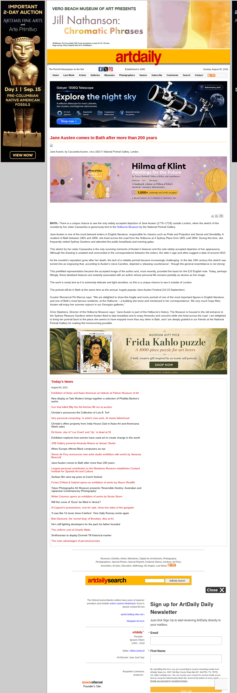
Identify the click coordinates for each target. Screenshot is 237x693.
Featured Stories (153, 562)
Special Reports (136, 562)
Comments (172, 75)
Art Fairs (177, 562)
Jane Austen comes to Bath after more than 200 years (83, 462)
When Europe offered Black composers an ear (78, 448)
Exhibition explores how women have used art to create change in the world (95, 437)
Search (186, 75)
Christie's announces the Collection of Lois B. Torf (80, 412)
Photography (169, 558)
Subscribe (156, 75)
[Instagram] (111, 70)
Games (143, 75)
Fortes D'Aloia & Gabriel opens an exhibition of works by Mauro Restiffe (93, 482)
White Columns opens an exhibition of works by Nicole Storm (86, 496)
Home (56, 75)
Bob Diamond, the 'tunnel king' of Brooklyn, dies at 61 (82, 518)
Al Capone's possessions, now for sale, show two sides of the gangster (92, 507)
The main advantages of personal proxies (75, 540)
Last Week (68, 75)
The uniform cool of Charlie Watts (70, 529)
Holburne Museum (128, 226)
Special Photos (119, 562)
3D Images (149, 565)
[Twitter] (106, 70)
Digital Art (144, 558)
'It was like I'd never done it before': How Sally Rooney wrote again (90, 513)
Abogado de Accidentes (139, 621)
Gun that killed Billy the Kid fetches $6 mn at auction (81, 406)
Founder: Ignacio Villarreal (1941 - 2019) (138, 640)
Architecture (156, 558)
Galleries (95, 75)
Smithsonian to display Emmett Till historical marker (81, 535)
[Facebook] (101, 70)
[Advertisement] (184, 406)
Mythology (138, 565)
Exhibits (115, 558)
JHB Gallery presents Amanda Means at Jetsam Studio (83, 443)
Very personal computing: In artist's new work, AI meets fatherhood (90, 418)
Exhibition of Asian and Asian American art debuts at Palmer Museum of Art (95, 392)
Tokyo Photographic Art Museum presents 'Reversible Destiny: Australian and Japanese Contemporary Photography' (96, 489)
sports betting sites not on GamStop (138, 614)
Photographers (127, 75)
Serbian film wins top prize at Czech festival (76, 476)
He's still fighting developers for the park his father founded (85, 524)
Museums (109, 75)
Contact (199, 75)
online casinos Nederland (123, 603)
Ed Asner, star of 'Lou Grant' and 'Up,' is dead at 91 (81, 432)
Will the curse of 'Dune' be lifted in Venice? (76, 502)
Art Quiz (116, 565)
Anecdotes (106, 565)
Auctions (167, 562)
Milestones (133, 558)
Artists (82, 75)
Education (126, 565)
